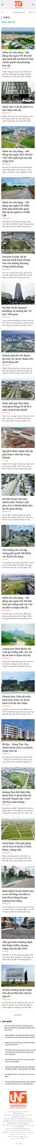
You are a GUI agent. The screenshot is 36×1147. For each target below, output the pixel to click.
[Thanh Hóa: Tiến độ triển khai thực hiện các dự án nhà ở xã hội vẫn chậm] (18, 682)
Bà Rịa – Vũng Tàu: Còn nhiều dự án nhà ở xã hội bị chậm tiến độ (17, 747)
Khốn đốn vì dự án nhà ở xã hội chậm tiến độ (17, 108)
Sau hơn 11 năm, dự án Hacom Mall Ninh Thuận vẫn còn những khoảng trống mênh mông (16, 261)
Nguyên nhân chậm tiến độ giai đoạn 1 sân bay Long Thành (17, 454)
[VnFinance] (18, 4)
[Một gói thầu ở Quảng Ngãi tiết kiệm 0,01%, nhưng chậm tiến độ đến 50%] (18, 928)
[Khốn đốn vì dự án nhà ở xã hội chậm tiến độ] (18, 93)
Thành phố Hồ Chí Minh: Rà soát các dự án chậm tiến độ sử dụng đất (17, 358)
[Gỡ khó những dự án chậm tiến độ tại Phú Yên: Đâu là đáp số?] (18, 976)
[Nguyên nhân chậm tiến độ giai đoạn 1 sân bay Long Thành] (18, 437)
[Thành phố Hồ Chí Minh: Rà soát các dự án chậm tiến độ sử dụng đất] (18, 341)
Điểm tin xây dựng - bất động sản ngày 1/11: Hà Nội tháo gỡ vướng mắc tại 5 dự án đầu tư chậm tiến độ (17, 602)
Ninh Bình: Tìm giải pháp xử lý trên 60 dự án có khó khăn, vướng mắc (17, 846)
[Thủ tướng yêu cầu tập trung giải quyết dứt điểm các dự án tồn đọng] (18, 536)
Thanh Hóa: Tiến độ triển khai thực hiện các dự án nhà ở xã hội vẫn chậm (16, 700)
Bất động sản (6, 68)
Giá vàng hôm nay (19, 12)
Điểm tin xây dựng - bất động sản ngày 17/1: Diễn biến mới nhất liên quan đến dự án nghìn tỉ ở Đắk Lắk (16, 209)
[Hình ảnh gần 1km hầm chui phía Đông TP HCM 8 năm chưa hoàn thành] (18, 389)
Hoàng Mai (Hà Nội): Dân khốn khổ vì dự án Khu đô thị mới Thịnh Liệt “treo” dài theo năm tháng (16, 797)
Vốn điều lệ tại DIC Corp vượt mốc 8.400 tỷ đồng (19, 1075)
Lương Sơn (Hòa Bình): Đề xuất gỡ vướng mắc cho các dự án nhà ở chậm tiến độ (17, 652)
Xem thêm (17, 1015)
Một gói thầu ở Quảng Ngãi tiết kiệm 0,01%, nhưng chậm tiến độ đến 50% (17, 945)
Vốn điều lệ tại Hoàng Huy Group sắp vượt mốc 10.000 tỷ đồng (19, 1061)
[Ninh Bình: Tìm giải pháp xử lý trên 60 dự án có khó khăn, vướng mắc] (18, 829)
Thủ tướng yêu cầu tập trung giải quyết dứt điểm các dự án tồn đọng (16, 553)
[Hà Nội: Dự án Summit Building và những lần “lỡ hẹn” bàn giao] (18, 294)
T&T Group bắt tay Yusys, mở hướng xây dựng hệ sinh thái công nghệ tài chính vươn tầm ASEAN (19, 1028)
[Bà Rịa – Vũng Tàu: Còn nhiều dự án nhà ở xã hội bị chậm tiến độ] (18, 730)
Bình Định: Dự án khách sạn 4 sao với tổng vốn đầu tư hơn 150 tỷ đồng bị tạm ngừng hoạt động (18, 896)
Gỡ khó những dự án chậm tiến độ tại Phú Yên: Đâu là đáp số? (17, 993)
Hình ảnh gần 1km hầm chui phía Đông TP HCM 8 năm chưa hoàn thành (16, 406)
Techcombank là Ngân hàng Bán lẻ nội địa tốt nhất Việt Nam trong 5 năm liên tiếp (20, 1083)
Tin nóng (5, 460)
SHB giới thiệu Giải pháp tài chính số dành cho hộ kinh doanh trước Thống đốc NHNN (20, 1036)
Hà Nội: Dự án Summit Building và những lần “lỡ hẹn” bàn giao (16, 311)
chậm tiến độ (8, 22)
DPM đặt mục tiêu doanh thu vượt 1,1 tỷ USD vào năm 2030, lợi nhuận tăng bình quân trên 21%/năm (20, 1052)
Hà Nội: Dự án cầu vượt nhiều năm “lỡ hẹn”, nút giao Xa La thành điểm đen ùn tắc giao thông (17, 504)
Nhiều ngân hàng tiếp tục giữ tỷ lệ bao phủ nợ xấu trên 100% (20, 1044)
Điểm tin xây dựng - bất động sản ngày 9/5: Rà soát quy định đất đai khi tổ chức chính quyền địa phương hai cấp (18, 59)
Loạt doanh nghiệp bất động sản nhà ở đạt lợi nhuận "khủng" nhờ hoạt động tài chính (20, 1068)
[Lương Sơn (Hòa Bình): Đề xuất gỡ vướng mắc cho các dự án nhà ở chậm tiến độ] (18, 635)
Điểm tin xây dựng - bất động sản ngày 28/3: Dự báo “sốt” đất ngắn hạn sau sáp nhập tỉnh (17, 156)
